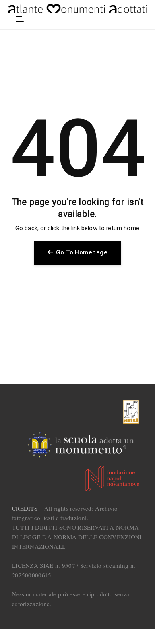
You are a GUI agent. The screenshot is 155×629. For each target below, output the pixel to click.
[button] (20, 19)
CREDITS (24, 508)
